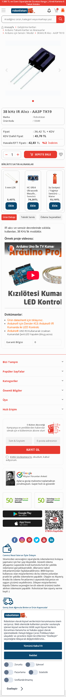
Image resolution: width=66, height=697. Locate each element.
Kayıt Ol (33, 450)
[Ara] (60, 19)
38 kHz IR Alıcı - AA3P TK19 (50, 33)
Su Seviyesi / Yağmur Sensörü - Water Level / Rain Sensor (54, 191)
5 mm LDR (10, 187)
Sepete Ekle (43, 154)
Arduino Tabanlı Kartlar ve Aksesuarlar (25, 30)
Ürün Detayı (9, 217)
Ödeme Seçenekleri (51, 217)
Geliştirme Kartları (26, 27)
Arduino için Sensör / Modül (19, 33)
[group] (33, 68)
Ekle (11, 205)
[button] (33, 101)
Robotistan (39, 117)
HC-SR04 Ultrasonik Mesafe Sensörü (32, 191)
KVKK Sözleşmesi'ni (21, 457)
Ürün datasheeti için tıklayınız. (25, 320)
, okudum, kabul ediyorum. (27, 458)
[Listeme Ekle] (60, 154)
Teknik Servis (28, 217)
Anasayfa (9, 27)
